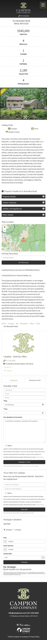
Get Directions (23, 262)
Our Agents (8, 370)
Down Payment (8, 546)
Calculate (24, 562)
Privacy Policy (40, 457)
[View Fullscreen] (4, 235)
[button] (3, 103)
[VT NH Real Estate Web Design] (23, 630)
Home (4, 323)
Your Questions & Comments (12, 417)
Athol (32, 323)
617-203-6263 (24, 16)
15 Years (18, 530)
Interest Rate (7, 554)
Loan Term (6, 524)
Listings (11, 323)
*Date (5, 401)
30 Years (9, 530)
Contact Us (7, 367)
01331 (38, 323)
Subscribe (24, 509)
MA (17, 323)
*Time (5, 409)
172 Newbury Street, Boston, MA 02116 (24, 616)
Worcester (24, 323)
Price (5, 538)
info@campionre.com (17, 613)
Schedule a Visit (34, 380)
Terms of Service (33, 466)
